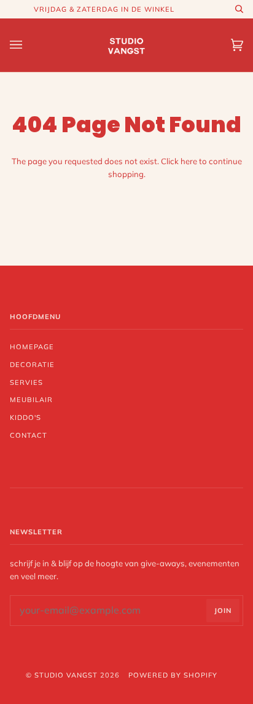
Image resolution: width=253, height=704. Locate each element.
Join (223, 610)
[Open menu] (28, 45)
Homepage (32, 346)
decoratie (32, 364)
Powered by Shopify (172, 675)
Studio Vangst (66, 675)
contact (28, 435)
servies (26, 382)
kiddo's (25, 417)
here (189, 161)
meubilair (31, 399)
